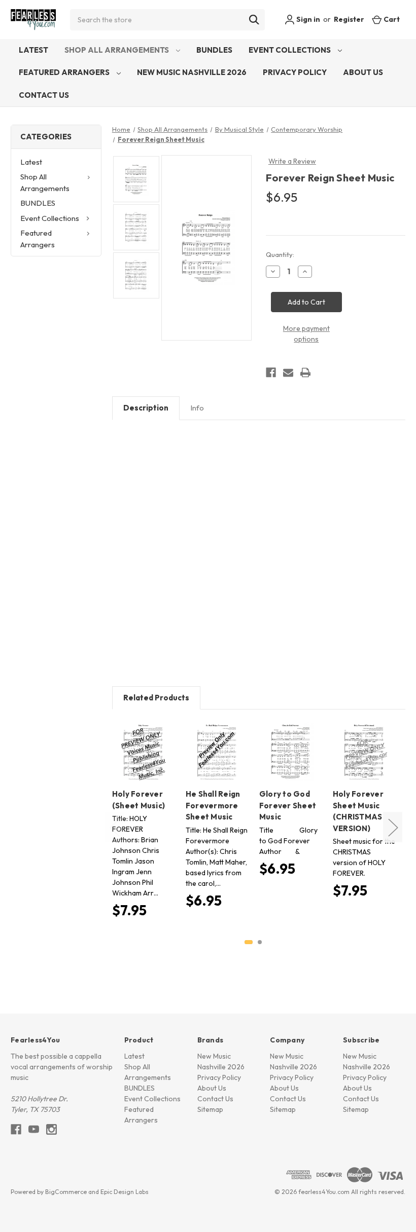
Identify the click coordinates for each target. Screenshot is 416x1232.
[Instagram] (51, 1129)
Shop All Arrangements (117, 50)
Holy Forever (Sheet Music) (138, 799)
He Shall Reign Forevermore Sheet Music (213, 805)
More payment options (306, 334)
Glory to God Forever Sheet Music (287, 805)
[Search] (254, 19)
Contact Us (44, 95)
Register (349, 19)
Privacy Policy (295, 72)
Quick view (141, 743)
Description (145, 408)
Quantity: (280, 254)
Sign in (307, 19)
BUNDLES (214, 50)
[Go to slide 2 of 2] (260, 942)
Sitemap (210, 1109)
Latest (33, 50)
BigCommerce (66, 1192)
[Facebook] (271, 372)
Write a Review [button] (292, 161)
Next (393, 827)
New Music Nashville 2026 (192, 72)
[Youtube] (33, 1129)
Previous (114, 827)
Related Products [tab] (156, 697)
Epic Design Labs (124, 1192)
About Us (363, 72)
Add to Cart (143, 761)
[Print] (305, 372)
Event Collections (290, 50)
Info (197, 408)
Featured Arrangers (65, 72)
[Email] (288, 372)
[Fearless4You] (33, 19)
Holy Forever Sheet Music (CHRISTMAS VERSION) (358, 811)
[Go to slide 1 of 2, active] (249, 942)
